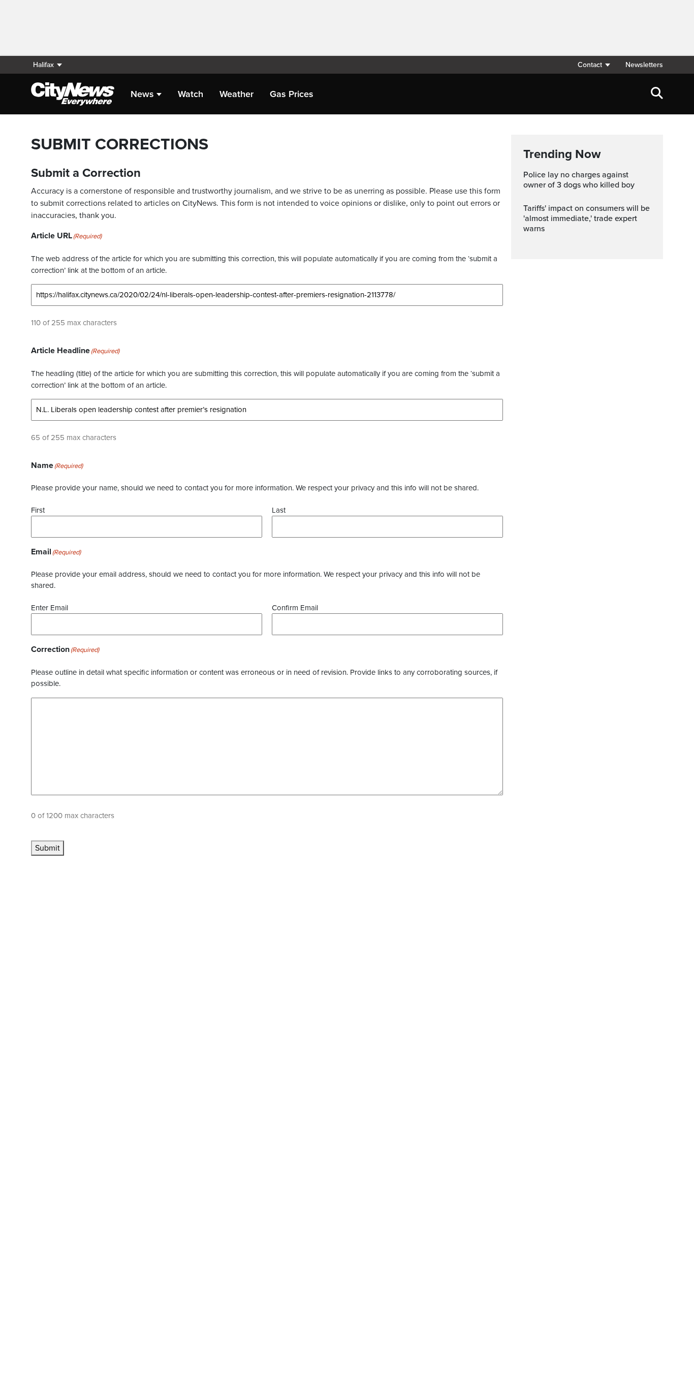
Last (279, 510)
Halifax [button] (43, 64)
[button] (593, 65)
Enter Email (49, 607)
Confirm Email (295, 607)
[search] (657, 94)
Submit (47, 848)
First (38, 510)
